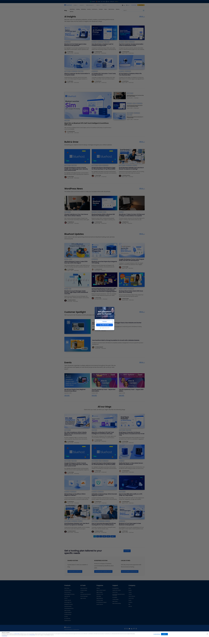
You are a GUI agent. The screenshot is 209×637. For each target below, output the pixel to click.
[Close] (207, 634)
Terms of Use (16, 633)
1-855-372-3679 (105, 325)
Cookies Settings (156, 634)
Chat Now (104, 321)
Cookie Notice (4, 635)
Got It (164, 634)
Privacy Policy (32, 634)
